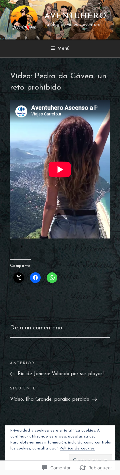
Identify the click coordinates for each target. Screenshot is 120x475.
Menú (63, 48)
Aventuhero (75, 16)
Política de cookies (77, 448)
